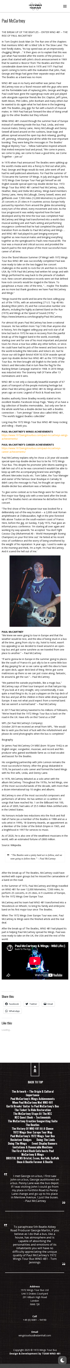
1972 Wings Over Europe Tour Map (32, 1132)
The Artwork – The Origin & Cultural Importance (33, 1093)
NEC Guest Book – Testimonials (33, 1117)
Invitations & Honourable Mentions (33, 1147)
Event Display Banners (44, 1143)
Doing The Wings (17, 1143)
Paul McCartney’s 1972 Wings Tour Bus (32, 1136)
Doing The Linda (46, 1140)
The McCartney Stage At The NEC (32, 1114)
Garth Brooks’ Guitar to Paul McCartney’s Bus (32, 1106)
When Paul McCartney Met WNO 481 (32, 1102)
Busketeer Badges (21, 1140)
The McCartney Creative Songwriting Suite (32, 1121)
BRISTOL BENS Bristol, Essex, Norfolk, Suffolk (32, 1158)
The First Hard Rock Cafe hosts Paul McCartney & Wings (33, 1152)
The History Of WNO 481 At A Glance (32, 1129)
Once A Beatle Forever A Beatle (35, 1162)
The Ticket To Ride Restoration (32, 1110)
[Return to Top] (35, 1067)
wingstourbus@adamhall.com (35, 1335)
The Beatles (32, 1125)
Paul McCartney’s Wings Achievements (33, 1099)
